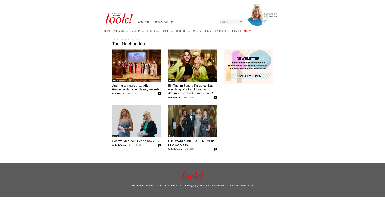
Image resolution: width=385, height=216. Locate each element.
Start (114, 39)
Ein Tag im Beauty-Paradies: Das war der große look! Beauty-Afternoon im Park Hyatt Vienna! (190, 89)
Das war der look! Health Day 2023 (136, 141)
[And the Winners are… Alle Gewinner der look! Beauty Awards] (136, 66)
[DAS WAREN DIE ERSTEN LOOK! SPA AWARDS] (192, 121)
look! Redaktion (119, 93)
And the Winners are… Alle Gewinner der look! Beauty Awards (136, 87)
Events (115, 81)
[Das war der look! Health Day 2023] (136, 121)
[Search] (240, 22)
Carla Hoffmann (119, 145)
